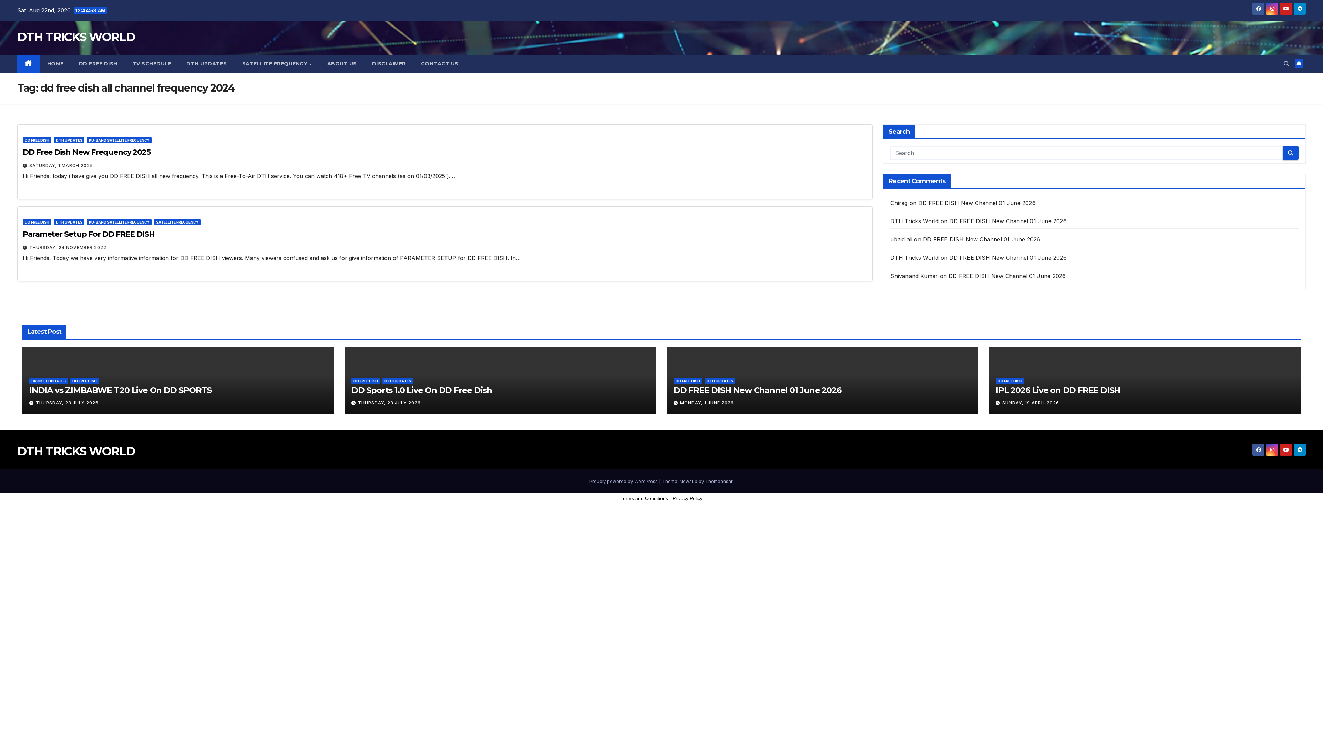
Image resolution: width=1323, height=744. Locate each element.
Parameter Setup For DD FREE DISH (89, 234)
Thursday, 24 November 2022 (67, 247)
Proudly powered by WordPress (624, 481)
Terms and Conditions (644, 498)
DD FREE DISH (98, 64)
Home (55, 64)
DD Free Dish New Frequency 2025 (87, 152)
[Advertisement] (661, 726)
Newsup (688, 481)
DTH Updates (206, 64)
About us (342, 64)
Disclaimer (389, 64)
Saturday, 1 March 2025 (61, 165)
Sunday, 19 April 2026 (1030, 402)
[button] (1286, 63)
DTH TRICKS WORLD (76, 37)
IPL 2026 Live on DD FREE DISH (1058, 390)
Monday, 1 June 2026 (707, 402)
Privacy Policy (687, 498)
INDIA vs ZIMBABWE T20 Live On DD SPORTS (120, 390)
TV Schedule (152, 64)
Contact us (440, 64)
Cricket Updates (48, 381)
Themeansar (718, 481)
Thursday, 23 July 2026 (67, 402)
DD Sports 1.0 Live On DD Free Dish (421, 390)
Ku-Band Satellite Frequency (119, 140)
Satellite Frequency (275, 64)
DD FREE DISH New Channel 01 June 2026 (976, 202)
